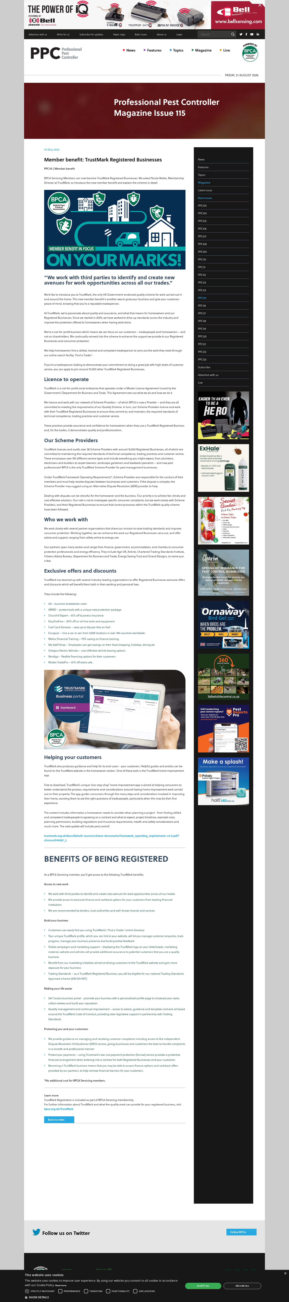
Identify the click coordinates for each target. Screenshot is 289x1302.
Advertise (67, 1270)
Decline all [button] (242, 1285)
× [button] (285, 1273)
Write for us (63, 34)
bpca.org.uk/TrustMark (58, 1109)
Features (154, 50)
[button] (102, 1297)
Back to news (56, 1119)
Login (179, 34)
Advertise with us (38, 34)
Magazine (203, 50)
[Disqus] (114, 1170)
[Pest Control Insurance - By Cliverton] (144, 14)
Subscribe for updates (91, 34)
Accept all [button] (203, 1285)
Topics (178, 50)
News (130, 50)
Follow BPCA (238, 1232)
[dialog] (144, 1286)
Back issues (141, 34)
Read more (61, 1285)
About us (161, 34)
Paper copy (119, 34)
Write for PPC (104, 1270)
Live (226, 50)
